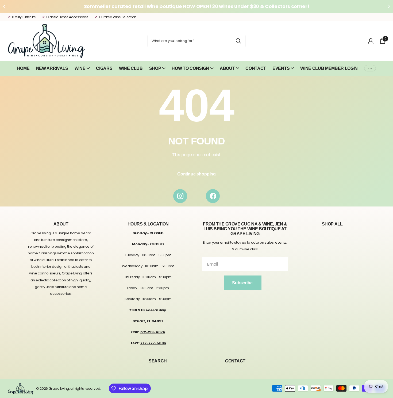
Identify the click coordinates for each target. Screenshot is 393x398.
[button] (4, 6)
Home (23, 68)
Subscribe (242, 283)
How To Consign (190, 68)
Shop (155, 68)
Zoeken (238, 41)
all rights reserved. (85, 388)
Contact (255, 68)
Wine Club (131, 68)
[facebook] (213, 196)
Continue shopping (196, 174)
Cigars (104, 68)
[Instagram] (180, 196)
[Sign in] (371, 41)
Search (158, 361)
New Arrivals (52, 68)
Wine (80, 68)
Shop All (332, 224)
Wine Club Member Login (329, 68)
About (227, 68)
